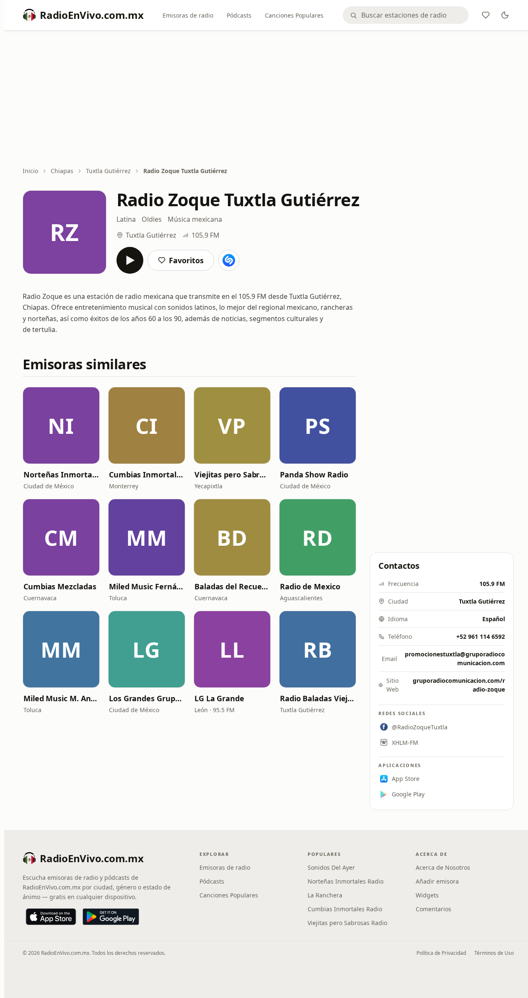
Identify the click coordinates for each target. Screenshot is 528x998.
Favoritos (186, 260)
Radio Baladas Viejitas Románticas (317, 698)
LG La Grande (219, 698)
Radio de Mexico (310, 586)
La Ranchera (325, 895)
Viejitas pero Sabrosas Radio (232, 474)
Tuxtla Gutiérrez (108, 171)
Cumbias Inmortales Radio (146, 474)
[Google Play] (111, 916)
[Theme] (505, 15)
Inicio (30, 171)
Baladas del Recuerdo (232, 586)
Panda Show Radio (314, 474)
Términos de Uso (494, 953)
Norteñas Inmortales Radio (61, 474)
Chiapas (62, 171)
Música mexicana (195, 219)
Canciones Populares (294, 15)
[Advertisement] (268, 99)
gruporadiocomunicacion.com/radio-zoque (459, 685)
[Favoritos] (485, 15)
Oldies (152, 219)
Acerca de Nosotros (443, 867)
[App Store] (51, 916)
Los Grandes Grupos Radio (146, 698)
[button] (61, 425)
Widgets (427, 895)
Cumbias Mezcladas (59, 586)
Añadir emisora (437, 881)
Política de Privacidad (441, 953)
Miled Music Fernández (146, 586)
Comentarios (433, 909)
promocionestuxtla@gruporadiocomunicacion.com (455, 658)
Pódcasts (239, 15)
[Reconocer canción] (228, 260)
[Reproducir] (129, 260)
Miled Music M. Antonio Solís (61, 698)
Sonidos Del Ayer (331, 867)
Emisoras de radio (188, 15)
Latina (126, 219)
